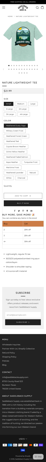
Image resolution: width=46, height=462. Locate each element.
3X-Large (10, 114)
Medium (20, 104)
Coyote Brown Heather (16, 147)
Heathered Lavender (14, 173)
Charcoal (21, 178)
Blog (4, 365)
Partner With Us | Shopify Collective (18, 348)
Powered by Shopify (23, 456)
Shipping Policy (9, 357)
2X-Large (22, 109)
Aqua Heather (12, 162)
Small (8, 104)
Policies (5, 361)
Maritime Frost (12, 167)
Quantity (8, 186)
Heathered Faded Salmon (17, 157)
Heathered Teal (12, 141)
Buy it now (23, 203)
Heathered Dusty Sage (16, 126)
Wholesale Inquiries (11, 344)
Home (10, 16)
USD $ (21, 439)
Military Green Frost (14, 131)
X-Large (9, 109)
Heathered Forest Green (16, 136)
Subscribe (21, 322)
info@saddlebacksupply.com (15, 377)
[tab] (8, 65)
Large (32, 104)
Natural (33, 173)
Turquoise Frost (31, 162)
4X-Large (24, 114)
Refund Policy (8, 353)
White (8, 178)
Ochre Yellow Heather (15, 152)
